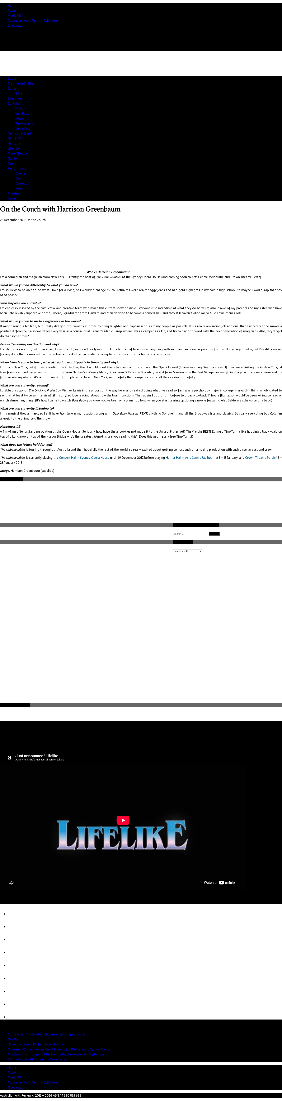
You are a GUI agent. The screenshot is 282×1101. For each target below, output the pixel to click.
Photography (24, 123)
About (12, 10)
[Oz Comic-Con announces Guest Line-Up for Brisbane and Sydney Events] (15, 939)
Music (19, 188)
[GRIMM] (15, 914)
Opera (12, 163)
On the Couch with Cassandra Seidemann (37, 1059)
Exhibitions (15, 103)
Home (12, 5)
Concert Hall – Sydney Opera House (84, 457)
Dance (12, 88)
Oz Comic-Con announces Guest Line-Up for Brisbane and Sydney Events (59, 1049)
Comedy (21, 183)
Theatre (13, 193)
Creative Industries (21, 83)
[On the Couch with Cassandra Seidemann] (15, 965)
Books (12, 78)
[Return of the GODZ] (15, 978)
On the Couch (36, 219)
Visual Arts (22, 128)
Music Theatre (18, 153)
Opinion (13, 158)
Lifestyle (14, 148)
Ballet (19, 93)
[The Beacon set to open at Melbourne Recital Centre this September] (15, 952)
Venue (12, 198)
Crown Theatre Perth (260, 457)
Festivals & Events (20, 133)
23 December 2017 (13, 219)
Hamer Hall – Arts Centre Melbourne (191, 457)
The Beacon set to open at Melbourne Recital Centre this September (56, 1054)
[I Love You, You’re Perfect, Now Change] (15, 926)
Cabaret (21, 173)
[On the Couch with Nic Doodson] (15, 1004)
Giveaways (15, 25)
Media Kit (14, 15)
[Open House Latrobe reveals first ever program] (15, 1017)
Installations (24, 113)
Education (15, 98)
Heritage (14, 143)
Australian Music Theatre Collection (33, 20)
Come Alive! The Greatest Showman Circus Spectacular (46, 1034)
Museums (22, 118)
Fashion (20, 108)
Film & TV (14, 138)
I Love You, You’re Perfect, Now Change (35, 1044)
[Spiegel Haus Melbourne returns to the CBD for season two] (15, 991)
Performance (17, 168)
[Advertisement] (144, 673)
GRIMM (13, 1039)
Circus (19, 178)
